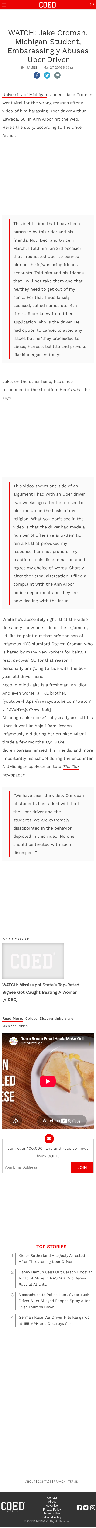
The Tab (71, 766)
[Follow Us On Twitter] (86, 1507)
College (31, 1018)
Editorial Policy (51, 1517)
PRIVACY (59, 1481)
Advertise (52, 1505)
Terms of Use (52, 1513)
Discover (47, 1018)
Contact (52, 1497)
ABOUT (30, 1481)
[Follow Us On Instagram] (93, 1507)
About (52, 1501)
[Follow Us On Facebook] (79, 1507)
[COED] (48, 4)
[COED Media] (12, 1511)
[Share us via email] (57, 75)
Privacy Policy (52, 1509)
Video (23, 1026)
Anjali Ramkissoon (53, 725)
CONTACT (44, 1481)
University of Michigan (24, 94)
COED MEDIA (36, 1521)
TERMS (73, 1481)
